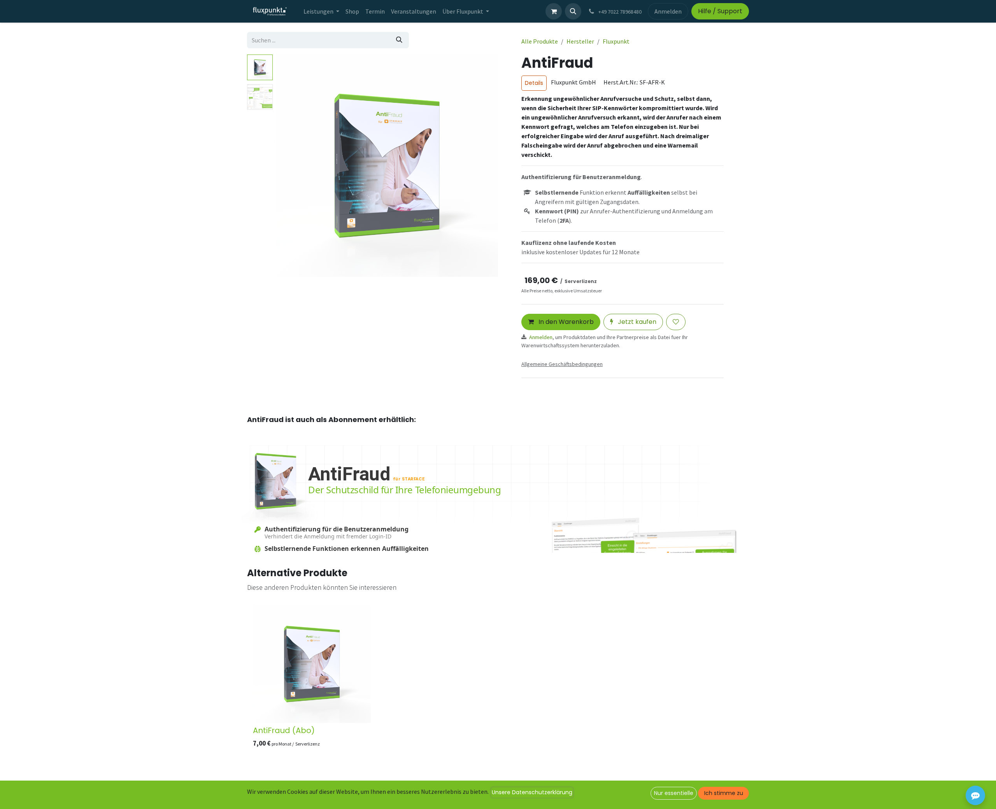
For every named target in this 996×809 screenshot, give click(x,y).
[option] (498, 678)
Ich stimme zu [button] (723, 793)
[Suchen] (399, 40)
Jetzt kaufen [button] (636, 321)
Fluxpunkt (616, 41)
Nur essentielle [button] (673, 793)
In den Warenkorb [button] (565, 321)
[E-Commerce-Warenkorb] (553, 11)
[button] (573, 11)
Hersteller (580, 41)
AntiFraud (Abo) (284, 730)
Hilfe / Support (720, 11)
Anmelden (668, 11)
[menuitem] (321, 11)
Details (534, 83)
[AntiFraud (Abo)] (312, 664)
